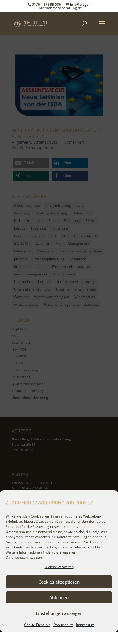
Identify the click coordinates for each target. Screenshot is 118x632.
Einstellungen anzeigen (59, 613)
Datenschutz (63, 624)
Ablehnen (59, 597)
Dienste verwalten (59, 566)
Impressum (85, 624)
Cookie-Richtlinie (37, 624)
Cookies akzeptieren (59, 582)
